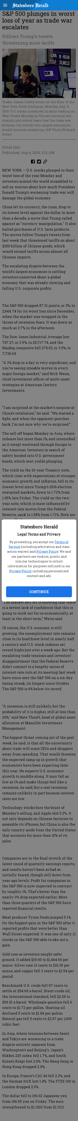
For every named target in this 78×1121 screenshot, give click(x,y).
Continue (39, 591)
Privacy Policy (47, 551)
